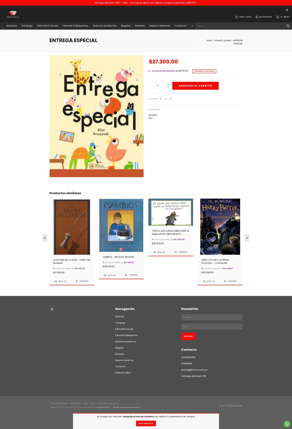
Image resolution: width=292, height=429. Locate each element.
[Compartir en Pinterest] (171, 99)
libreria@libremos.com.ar (194, 369)
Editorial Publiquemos (76, 25)
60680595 (186, 363)
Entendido (146, 423)
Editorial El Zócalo (47, 25)
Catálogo (27, 25)
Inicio (209, 40)
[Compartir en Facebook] (161, 99)
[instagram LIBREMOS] (287, 10)
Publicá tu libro (123, 372)
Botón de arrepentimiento (127, 407)
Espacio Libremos (159, 25)
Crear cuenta (245, 17)
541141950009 (188, 357)
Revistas (140, 25)
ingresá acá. (103, 407)
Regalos (125, 25)
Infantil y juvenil (223, 40)
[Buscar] (288, 26)
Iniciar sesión (265, 17)
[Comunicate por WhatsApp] (287, 424)
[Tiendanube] (230, 406)
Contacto (180, 25)
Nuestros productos (105, 25)
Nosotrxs (12, 25)
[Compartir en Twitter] (165, 99)
